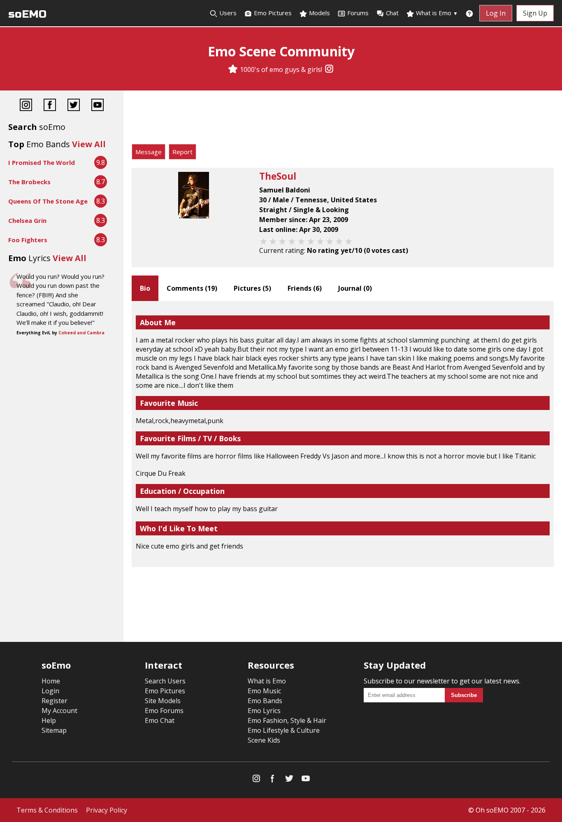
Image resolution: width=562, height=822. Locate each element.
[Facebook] (50, 106)
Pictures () (252, 288)
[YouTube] (97, 106)
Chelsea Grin (27, 220)
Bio (145, 288)
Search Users (165, 680)
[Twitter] (73, 106)
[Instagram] (329, 69)
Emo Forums (164, 710)
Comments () (192, 288)
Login (50, 690)
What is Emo (436, 13)
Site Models (163, 700)
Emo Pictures (272, 13)
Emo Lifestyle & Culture (284, 730)
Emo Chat (159, 720)
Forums (358, 13)
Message (148, 152)
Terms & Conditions (47, 810)
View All (89, 144)
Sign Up (535, 13)
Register (54, 700)
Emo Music (264, 690)
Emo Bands (265, 700)
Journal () (355, 288)
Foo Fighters (27, 240)
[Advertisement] (343, 119)
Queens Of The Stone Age (48, 201)
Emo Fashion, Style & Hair (287, 720)
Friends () (305, 288)
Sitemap (54, 730)
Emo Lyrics (264, 710)
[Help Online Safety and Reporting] (469, 13)
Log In (496, 13)
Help (49, 720)
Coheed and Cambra (81, 333)
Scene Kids (264, 740)
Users (227, 13)
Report (182, 152)
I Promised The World (41, 162)
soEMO (27, 14)
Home (51, 680)
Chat (392, 13)
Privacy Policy (106, 810)
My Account (59, 710)
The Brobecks (29, 182)
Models (318, 13)
